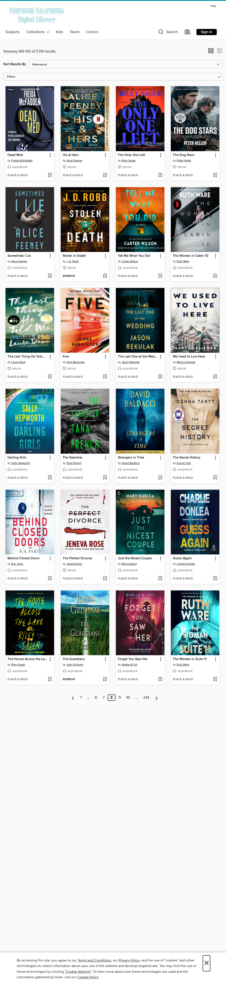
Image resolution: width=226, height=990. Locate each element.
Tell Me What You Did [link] (134, 256)
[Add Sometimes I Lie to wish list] (50, 276)
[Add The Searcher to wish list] (105, 478)
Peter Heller (184, 160)
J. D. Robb (72, 261)
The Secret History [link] (186, 458)
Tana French (73, 463)
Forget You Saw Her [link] (132, 659)
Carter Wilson (130, 261)
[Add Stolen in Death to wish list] (105, 276)
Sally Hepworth (20, 463)
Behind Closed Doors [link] (24, 558)
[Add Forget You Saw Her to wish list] (160, 679)
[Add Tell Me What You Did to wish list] (160, 276)
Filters (11, 77)
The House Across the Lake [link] (28, 659)
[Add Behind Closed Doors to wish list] (50, 579)
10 (128, 697)
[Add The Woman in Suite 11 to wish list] (215, 679)
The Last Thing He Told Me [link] (28, 357)
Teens (75, 32)
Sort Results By (14, 64)
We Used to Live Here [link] (189, 357)
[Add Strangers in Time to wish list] (160, 478)
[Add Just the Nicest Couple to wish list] (160, 579)
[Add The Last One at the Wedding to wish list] (160, 377)
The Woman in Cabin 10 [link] (190, 256)
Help (213, 6)
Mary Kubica (129, 564)
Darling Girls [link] (17, 458)
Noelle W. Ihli (129, 664)
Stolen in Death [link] (74, 256)
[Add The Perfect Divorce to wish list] (105, 579)
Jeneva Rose (74, 564)
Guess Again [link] (182, 558)
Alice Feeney (74, 160)
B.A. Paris (17, 564)
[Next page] (156, 697)
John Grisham (74, 664)
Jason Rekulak (131, 362)
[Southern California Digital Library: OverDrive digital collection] (37, 15)
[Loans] (187, 33)
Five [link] (66, 357)
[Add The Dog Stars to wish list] (215, 175)
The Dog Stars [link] (183, 155)
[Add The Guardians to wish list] (105, 679)
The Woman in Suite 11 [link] (190, 659)
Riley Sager (129, 160)
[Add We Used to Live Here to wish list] (215, 377)
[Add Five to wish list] (105, 377)
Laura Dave (18, 362)
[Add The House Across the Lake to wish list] (50, 679)
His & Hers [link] (70, 155)
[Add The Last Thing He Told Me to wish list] (50, 377)
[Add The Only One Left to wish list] (160, 175)
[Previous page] (73, 697)
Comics (92, 32)
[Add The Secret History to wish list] (215, 478)
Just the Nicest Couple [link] (135, 558)
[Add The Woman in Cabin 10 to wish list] (215, 276)
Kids (59, 32)
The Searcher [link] (72, 458)
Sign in (206, 32)
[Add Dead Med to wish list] (50, 175)
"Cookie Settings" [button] (78, 971)
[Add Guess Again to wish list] (215, 579)
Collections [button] (36, 32)
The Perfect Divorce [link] (77, 558)
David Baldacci (131, 463)
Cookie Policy (87, 977)
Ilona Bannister (75, 362)
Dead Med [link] (15, 155)
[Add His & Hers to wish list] (105, 175)
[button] (167, 33)
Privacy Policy (129, 960)
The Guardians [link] (74, 659)
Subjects (13, 32)
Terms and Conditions (94, 960)
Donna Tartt (184, 463)
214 (146, 697)
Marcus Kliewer (186, 362)
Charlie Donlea (186, 564)
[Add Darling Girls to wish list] (50, 478)
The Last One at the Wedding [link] (138, 357)
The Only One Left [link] (131, 155)
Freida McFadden (22, 160)
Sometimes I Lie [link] (19, 256)
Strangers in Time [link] (131, 458)
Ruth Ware (183, 261)
